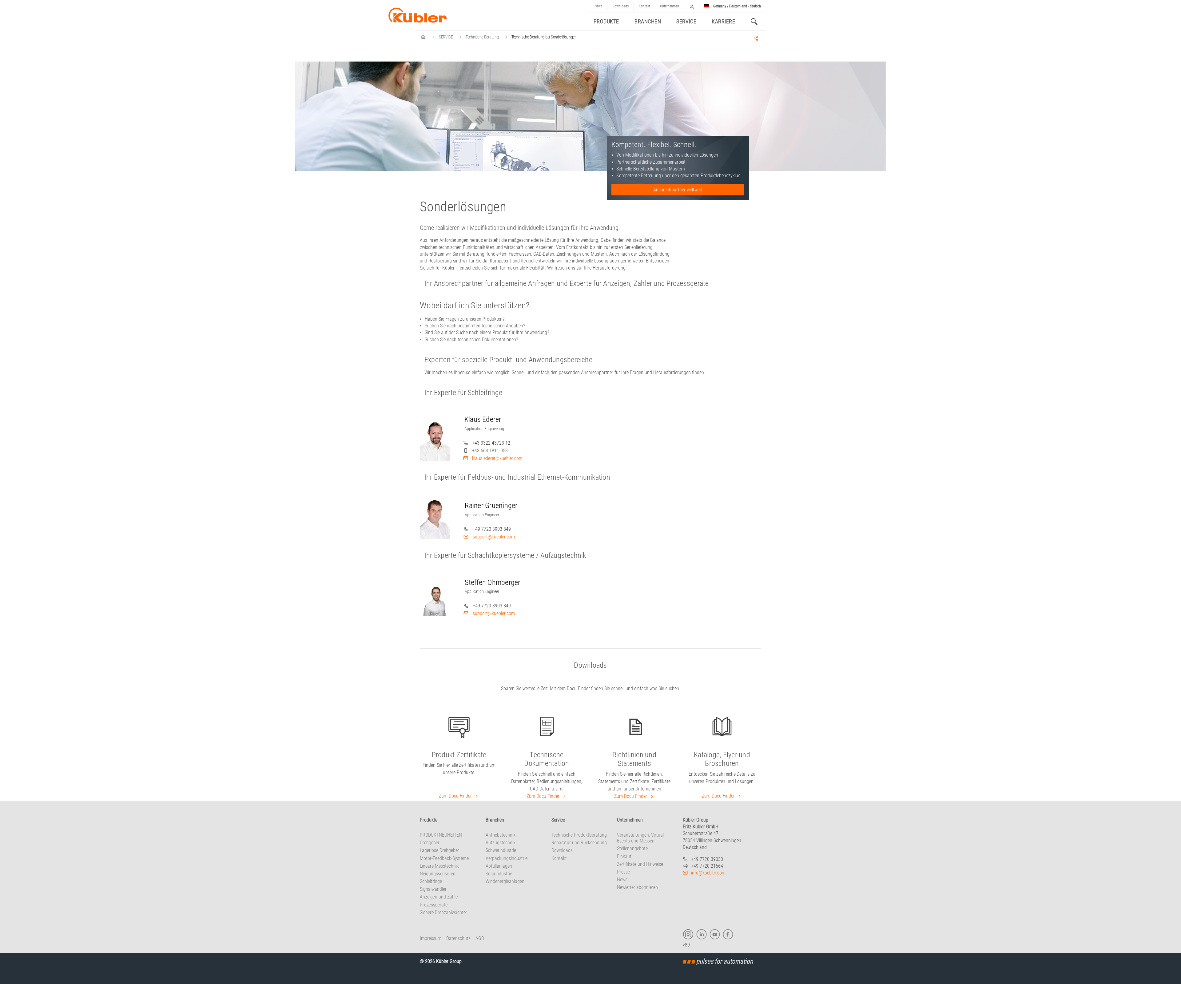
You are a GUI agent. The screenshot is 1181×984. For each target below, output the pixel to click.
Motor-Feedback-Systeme (444, 858)
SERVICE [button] (686, 21)
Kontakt (644, 6)
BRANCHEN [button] (647, 21)
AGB (479, 938)
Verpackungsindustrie (506, 858)
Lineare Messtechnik (439, 866)
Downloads (620, 6)
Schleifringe (431, 881)
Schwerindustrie (501, 850)
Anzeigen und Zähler (439, 897)
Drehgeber (429, 843)
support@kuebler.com (494, 537)
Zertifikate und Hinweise (640, 864)
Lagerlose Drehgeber (439, 850)
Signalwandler (433, 889)
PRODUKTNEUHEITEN (441, 835)
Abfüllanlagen (499, 866)
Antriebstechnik (500, 835)
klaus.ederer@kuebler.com (497, 458)
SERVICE (446, 36)
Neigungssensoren (437, 874)
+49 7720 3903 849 (492, 529)
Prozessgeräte (433, 905)
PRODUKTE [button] (606, 21)
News (598, 6)
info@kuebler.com (708, 873)
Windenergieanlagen (505, 881)
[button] (691, 6)
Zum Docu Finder (456, 796)
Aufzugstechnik (500, 843)
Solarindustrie (499, 874)
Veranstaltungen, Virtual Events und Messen (640, 838)
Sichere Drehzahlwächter (443, 912)
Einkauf (624, 856)
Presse (623, 872)
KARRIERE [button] (723, 21)
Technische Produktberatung (579, 835)
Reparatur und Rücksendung (579, 843)
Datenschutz (458, 938)
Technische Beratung (482, 36)
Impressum (430, 938)
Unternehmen (669, 6)
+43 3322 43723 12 (491, 443)
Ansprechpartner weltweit (677, 190)
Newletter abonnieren (637, 887)
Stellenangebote (632, 848)
